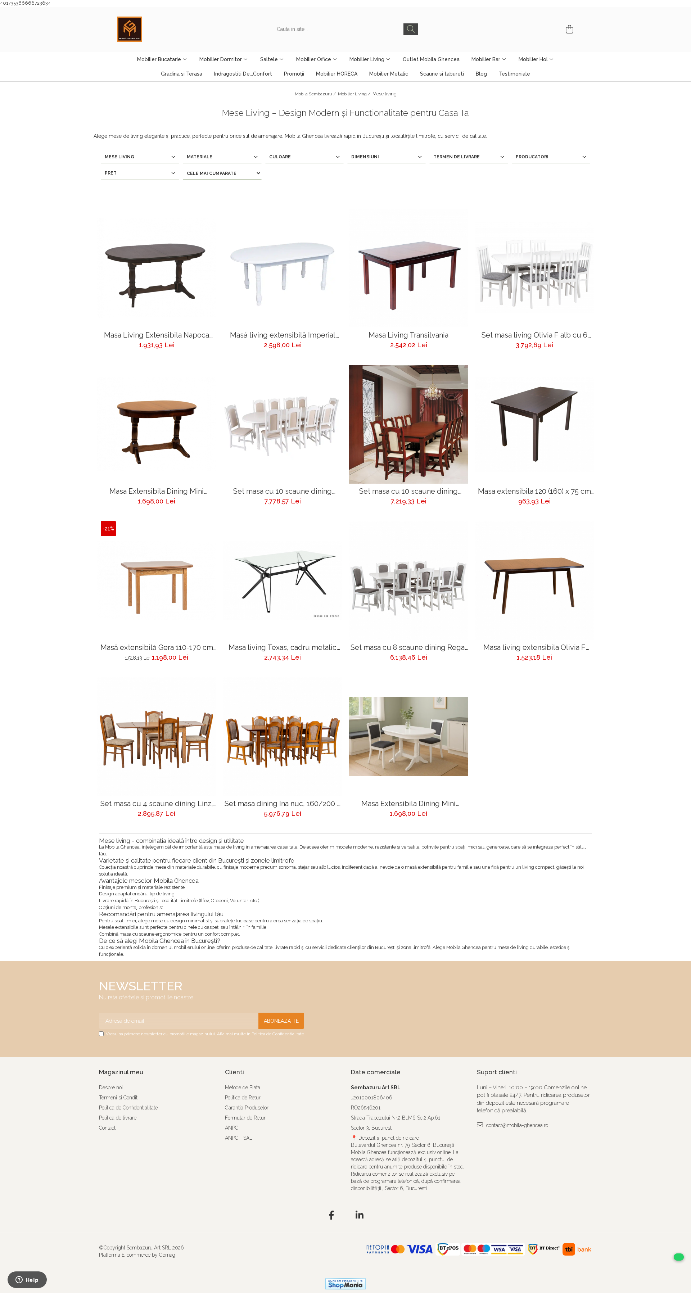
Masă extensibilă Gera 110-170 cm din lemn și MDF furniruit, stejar (156, 647)
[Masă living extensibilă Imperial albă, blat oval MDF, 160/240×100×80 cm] (282, 268)
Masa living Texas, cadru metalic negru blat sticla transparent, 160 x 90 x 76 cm (282, 647)
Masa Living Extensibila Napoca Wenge (156, 335)
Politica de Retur (243, 1097)
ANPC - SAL (238, 1138)
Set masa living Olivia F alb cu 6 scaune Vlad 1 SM (534, 335)
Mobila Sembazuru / (316, 93)
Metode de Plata (242, 1087)
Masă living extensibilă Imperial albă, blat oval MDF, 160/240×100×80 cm (282, 335)
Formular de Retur (245, 1118)
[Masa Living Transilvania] (408, 268)
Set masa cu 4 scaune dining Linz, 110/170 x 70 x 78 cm (156, 804)
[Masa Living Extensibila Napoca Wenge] (156, 268)
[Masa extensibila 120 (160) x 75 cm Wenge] (534, 424)
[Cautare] (410, 29)
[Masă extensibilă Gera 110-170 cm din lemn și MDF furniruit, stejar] (156, 580)
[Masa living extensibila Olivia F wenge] (534, 580)
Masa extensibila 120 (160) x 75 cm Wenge (534, 491)
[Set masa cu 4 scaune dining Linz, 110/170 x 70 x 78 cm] (156, 736)
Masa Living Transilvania (408, 335)
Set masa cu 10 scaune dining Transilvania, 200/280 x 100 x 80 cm (409, 491)
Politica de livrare (117, 1118)
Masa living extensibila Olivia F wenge (534, 647)
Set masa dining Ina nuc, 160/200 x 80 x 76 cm (282, 804)
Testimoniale (514, 74)
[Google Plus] (345, 1215)
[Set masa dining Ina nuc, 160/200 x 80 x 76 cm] (282, 736)
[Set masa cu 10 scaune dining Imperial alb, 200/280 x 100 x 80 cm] (282, 424)
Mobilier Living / (354, 93)
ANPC (231, 1128)
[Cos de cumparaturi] (568, 29)
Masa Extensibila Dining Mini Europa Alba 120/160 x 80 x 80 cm (408, 804)
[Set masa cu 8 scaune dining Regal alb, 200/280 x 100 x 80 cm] (408, 580)
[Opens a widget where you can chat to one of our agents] (27, 1280)
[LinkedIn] (359, 1215)
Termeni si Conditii (119, 1097)
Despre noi (111, 1087)
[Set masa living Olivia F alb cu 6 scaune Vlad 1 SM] (534, 268)
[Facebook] (331, 1215)
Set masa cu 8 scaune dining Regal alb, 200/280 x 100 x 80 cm (409, 647)
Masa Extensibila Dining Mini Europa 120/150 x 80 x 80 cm (157, 491)
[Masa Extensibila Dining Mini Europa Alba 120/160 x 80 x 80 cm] (408, 736)
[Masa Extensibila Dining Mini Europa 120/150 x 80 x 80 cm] (156, 424)
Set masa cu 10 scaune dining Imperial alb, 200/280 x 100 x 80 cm (282, 491)
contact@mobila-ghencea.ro (516, 1125)
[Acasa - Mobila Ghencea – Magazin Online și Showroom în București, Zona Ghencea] (153, 29)
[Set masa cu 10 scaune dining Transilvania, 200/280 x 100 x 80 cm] (408, 424)
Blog (481, 74)
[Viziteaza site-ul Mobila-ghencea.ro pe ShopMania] (345, 1283)
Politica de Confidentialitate (278, 1033)
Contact (107, 1128)
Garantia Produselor (246, 1108)
